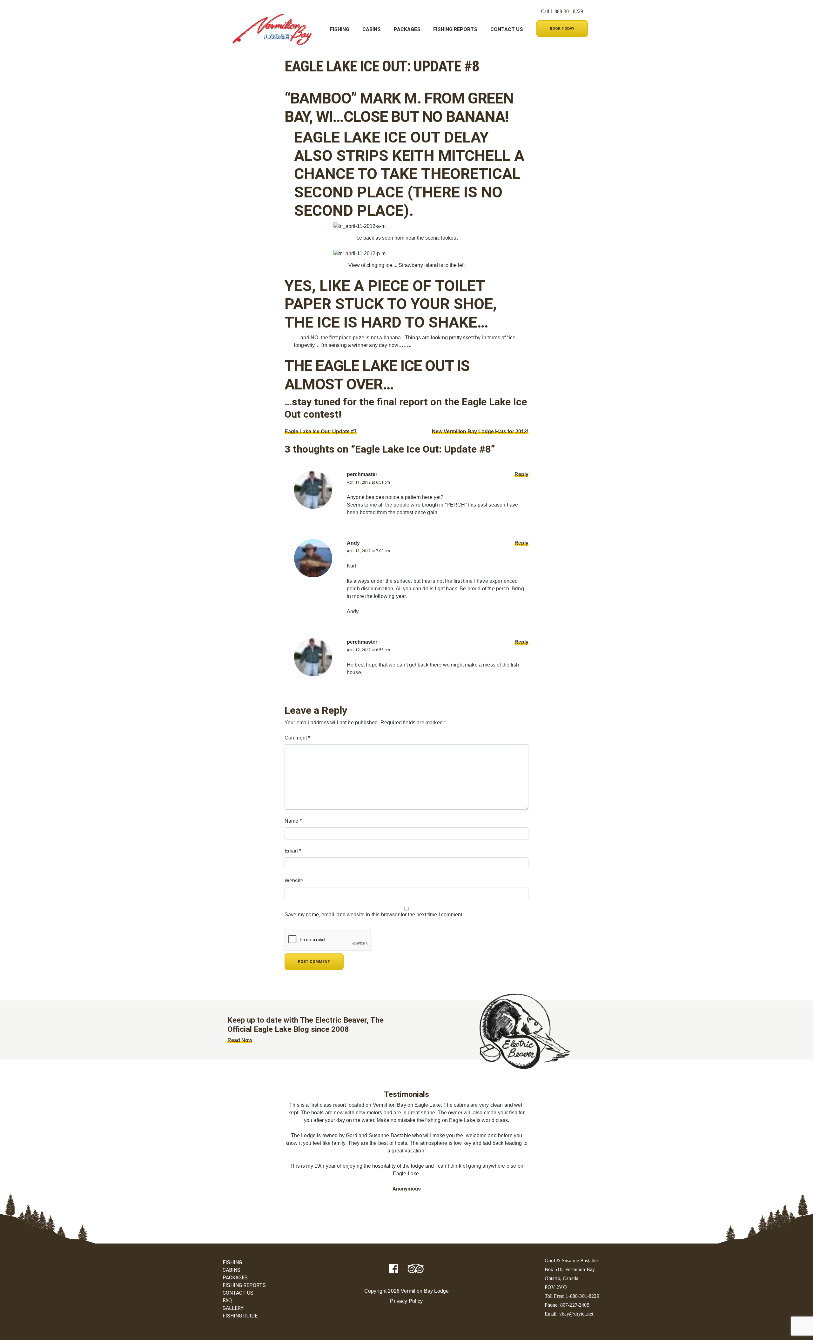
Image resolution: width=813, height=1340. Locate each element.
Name (293, 821)
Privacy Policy (406, 1301)
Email (293, 850)
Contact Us (506, 29)
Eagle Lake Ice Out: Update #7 (321, 431)
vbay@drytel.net (576, 1314)
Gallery (233, 1308)
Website (294, 880)
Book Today (562, 28)
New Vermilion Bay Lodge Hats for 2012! (480, 431)
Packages (407, 29)
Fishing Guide (240, 1316)
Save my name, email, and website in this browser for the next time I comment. (374, 914)
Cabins (371, 29)
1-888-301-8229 (566, 11)
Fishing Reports (455, 29)
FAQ (227, 1300)
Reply (521, 474)
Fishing (339, 29)
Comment (297, 737)
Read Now (239, 1040)
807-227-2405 (574, 1305)
